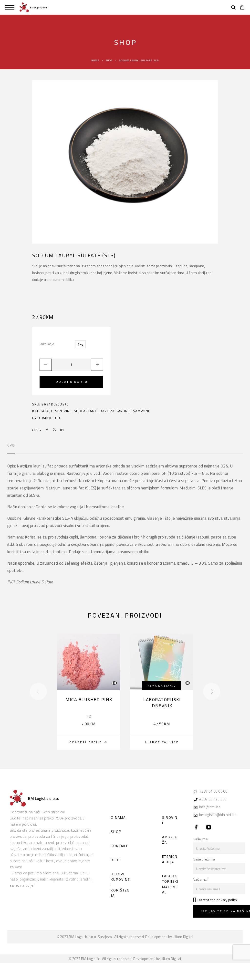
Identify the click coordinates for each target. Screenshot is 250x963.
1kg (58, 417)
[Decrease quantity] (46, 365)
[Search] (233, 8)
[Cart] (242, 8)
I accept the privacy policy (217, 899)
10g (88, 716)
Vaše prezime (204, 859)
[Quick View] (114, 683)
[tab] (11, 448)
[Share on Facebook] (47, 430)
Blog (116, 859)
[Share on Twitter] (54, 430)
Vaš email (200, 879)
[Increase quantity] (97, 365)
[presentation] (38, 691)
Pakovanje (47, 344)
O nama (118, 817)
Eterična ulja (170, 859)
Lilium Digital (183, 937)
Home (95, 60)
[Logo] (34, 7)
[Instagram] (209, 827)
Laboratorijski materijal (170, 884)
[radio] (80, 344)
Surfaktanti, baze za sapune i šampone (112, 411)
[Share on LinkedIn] (61, 430)
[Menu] (10, 7)
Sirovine (63, 411)
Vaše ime (200, 839)
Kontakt (119, 845)
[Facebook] (196, 827)
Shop (109, 60)
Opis (11, 445)
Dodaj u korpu (72, 381)
